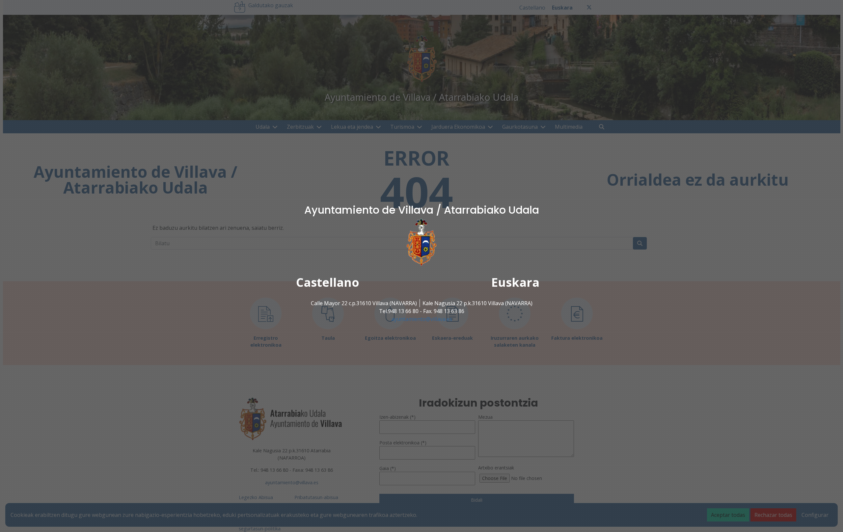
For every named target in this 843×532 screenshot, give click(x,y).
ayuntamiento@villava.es (421, 319)
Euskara (515, 282)
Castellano (327, 282)
